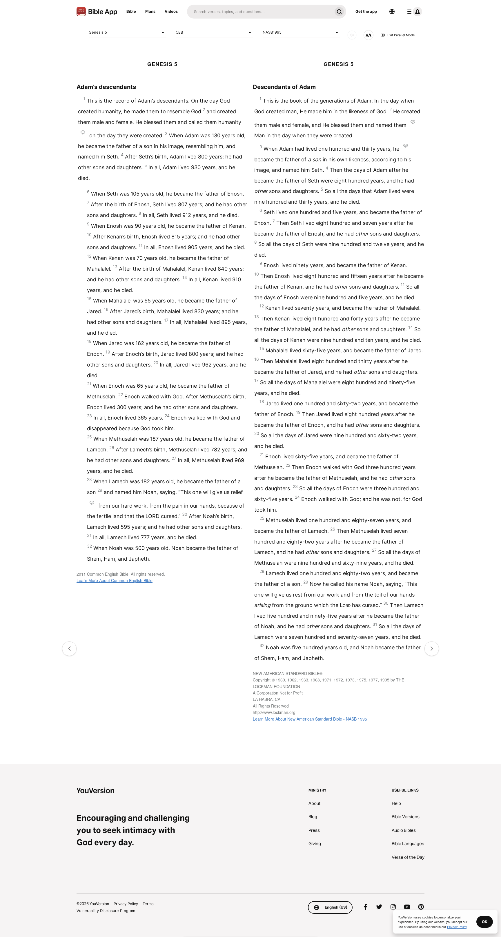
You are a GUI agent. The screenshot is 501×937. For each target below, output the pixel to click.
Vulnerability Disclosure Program (106, 910)
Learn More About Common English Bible (115, 580)
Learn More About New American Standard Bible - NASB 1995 (310, 719)
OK (484, 921)
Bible (131, 11)
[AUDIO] (352, 35)
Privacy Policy (126, 903)
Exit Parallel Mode (401, 35)
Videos (171, 11)
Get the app (366, 11)
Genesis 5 (98, 32)
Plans (150, 11)
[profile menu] (413, 11)
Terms (148, 903)
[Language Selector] (392, 11)
